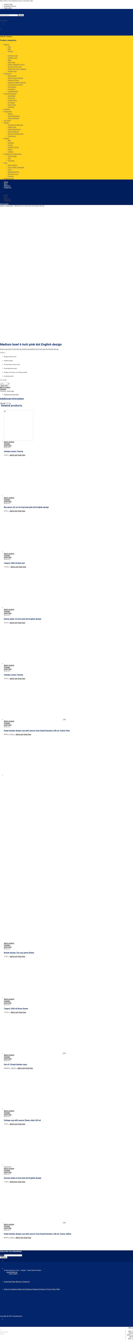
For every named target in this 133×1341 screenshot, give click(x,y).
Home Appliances (14, 116)
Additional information (11, 394)
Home (6, 182)
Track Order (8, 8)
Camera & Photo (13, 80)
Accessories (12, 76)
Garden (10, 114)
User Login (3, 20)
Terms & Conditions (10, 1289)
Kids (9, 47)
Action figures (12, 165)
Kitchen (6, 123)
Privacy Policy (51, 1289)
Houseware (8, 111)
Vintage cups (12, 71)
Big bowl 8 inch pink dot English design (45, 349)
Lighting (10, 152)
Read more (13, 1182)
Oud (9, 158)
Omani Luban (12, 156)
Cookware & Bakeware (15, 125)
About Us (7, 186)
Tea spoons (12, 136)
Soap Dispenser (13, 132)
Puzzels (11, 176)
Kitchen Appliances (14, 129)
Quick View (7, 446)
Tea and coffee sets (15, 67)
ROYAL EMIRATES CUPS (16, 65)
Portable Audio (13, 91)
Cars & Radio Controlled (16, 167)
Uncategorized (9, 179)
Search (21, 15)
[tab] (68, 394)
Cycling (10, 145)
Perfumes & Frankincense (13, 154)
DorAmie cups (12, 58)
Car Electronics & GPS (15, 85)
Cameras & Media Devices (17, 82)
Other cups (11, 62)
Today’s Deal (8, 4)
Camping (11, 143)
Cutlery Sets (12, 127)
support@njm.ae (11, 1272)
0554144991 (4, 204)
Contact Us (7, 187)
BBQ (9, 141)
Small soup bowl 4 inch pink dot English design (16, 349)
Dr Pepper (11, 103)
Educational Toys (13, 172)
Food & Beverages (10, 94)
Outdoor (6, 138)
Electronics (7, 74)
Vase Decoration (13, 118)
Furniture (7, 109)
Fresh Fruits (12, 105)
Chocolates (11, 96)
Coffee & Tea (12, 100)
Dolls (9, 170)
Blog (13, 1282)
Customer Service (10, 6)
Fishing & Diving (13, 147)
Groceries (11, 107)
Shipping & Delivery (39, 1289)
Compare (3, 389)
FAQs (58, 1289)
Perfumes (11, 161)
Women (10, 51)
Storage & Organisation (15, 134)
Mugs (10, 60)
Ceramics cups (13, 56)
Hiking (10, 149)
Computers (11, 89)
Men (9, 49)
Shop (5, 184)
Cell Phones (12, 87)
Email (2, 1255)
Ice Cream (7, 120)
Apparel (6, 44)
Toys (5, 163)
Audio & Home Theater (15, 78)
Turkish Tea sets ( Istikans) (17, 69)
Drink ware (7, 53)
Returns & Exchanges (25, 1289)
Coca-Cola (11, 98)
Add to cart (4, 385)
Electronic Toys (13, 174)
